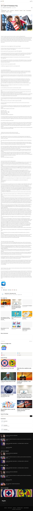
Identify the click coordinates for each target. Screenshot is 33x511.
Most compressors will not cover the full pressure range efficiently (5, 318)
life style (7, 11)
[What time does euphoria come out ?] (24, 363)
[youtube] (4, 465)
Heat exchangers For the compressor (5, 329)
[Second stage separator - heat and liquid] (6, 302)
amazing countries (3, 10)
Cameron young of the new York (8, 381)
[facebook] (8, 353)
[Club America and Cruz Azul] (8, 363)
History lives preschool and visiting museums (23, 410)
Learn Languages (28, 10)
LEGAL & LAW (3, 11)
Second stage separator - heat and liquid (5, 306)
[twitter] (2, 465)
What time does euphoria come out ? (24, 368)
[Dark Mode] (30, 1)
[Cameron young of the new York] (8, 376)
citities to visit (16, 10)
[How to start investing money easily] (16, 314)
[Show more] (16, 290)
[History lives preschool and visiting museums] (24, 404)
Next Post (30, 341)
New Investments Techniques (27, 305)
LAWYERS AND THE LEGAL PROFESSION (11, 435)
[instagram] (7, 465)
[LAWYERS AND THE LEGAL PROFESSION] (3, 436)
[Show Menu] (1, 1)
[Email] (14, 290)
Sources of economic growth (16, 328)
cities (8, 10)
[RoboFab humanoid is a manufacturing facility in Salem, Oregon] (27, 324)
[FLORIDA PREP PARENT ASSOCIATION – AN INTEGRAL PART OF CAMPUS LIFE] (3, 443)
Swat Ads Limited (18, 509)
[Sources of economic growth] (16, 324)
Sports (10, 11)
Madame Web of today (9, 447)
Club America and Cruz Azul (7, 368)
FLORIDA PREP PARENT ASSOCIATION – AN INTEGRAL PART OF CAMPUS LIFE (17, 443)
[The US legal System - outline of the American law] (3, 484)
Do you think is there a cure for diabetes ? (8, 410)
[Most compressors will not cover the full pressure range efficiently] (6, 314)
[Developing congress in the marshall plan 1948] (8, 389)
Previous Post (3, 341)
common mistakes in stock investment (26, 318)
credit (24, 10)
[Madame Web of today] (3, 447)
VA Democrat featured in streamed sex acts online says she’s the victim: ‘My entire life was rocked (18, 439)
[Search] (32, 1)
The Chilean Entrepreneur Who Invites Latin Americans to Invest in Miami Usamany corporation (16, 307)
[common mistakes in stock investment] (27, 314)
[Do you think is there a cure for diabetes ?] (8, 404)
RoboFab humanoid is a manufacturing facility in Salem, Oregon (26, 329)
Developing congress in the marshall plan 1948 (7, 395)
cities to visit (11, 10)
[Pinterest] (13, 290)
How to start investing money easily (16, 318)
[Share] (31, 7)
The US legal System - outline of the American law (13, 483)
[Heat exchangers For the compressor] (6, 324)
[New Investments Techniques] (27, 302)
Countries (21, 10)
